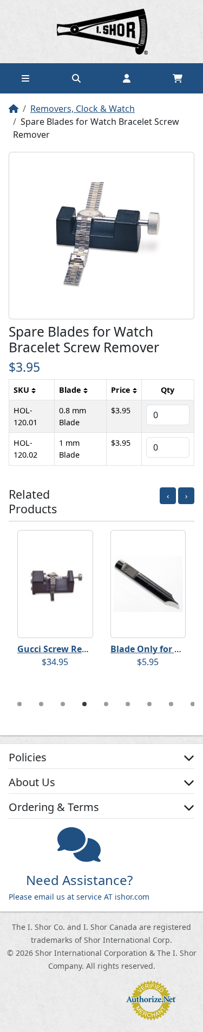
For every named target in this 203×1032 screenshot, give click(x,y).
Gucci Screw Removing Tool (76, 649)
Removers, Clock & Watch (82, 109)
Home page (102, 32)
